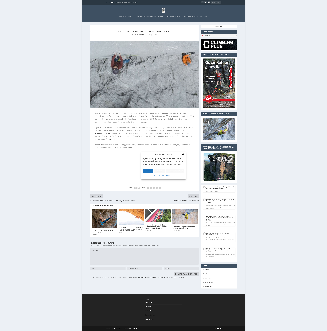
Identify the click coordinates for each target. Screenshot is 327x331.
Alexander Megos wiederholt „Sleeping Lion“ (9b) (183, 227)
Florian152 (209, 248)
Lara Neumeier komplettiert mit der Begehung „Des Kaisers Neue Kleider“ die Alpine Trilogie (220, 200)
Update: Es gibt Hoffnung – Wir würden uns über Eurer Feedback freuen (220, 187)
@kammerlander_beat (103, 133)
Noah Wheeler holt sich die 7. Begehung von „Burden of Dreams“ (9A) (218, 249)
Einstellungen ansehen (175, 171)
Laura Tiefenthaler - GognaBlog (215, 216)
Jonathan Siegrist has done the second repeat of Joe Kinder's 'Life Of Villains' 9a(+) (131, 229)
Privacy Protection (165, 175)
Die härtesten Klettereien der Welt (150, 16)
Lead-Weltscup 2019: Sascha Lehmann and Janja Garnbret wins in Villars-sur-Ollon (156, 226)
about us (173, 175)
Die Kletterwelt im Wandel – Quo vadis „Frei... (128, 2)
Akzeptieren (148, 171)
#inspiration (110, 139)
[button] (183, 154)
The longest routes (125, 16)
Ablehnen (159, 171)
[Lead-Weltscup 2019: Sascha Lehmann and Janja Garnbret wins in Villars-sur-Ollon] (158, 215)
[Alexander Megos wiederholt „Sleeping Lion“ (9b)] (185, 216)
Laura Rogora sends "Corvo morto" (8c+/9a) (102, 231)
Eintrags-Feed (207, 278)
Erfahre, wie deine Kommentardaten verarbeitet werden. (161, 277)
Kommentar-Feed (208, 282)
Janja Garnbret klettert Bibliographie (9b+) (218, 233)
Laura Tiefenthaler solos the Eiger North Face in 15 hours (219, 217)
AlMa (144, 34)
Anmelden (206, 274)
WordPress (137, 329)
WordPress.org (207, 286)
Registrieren (206, 269)
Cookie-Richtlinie (156, 175)
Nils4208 (208, 199)
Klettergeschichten (190, 16)
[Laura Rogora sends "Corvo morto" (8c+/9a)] (104, 218)
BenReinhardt (210, 233)
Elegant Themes (118, 329)
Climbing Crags (172, 16)
